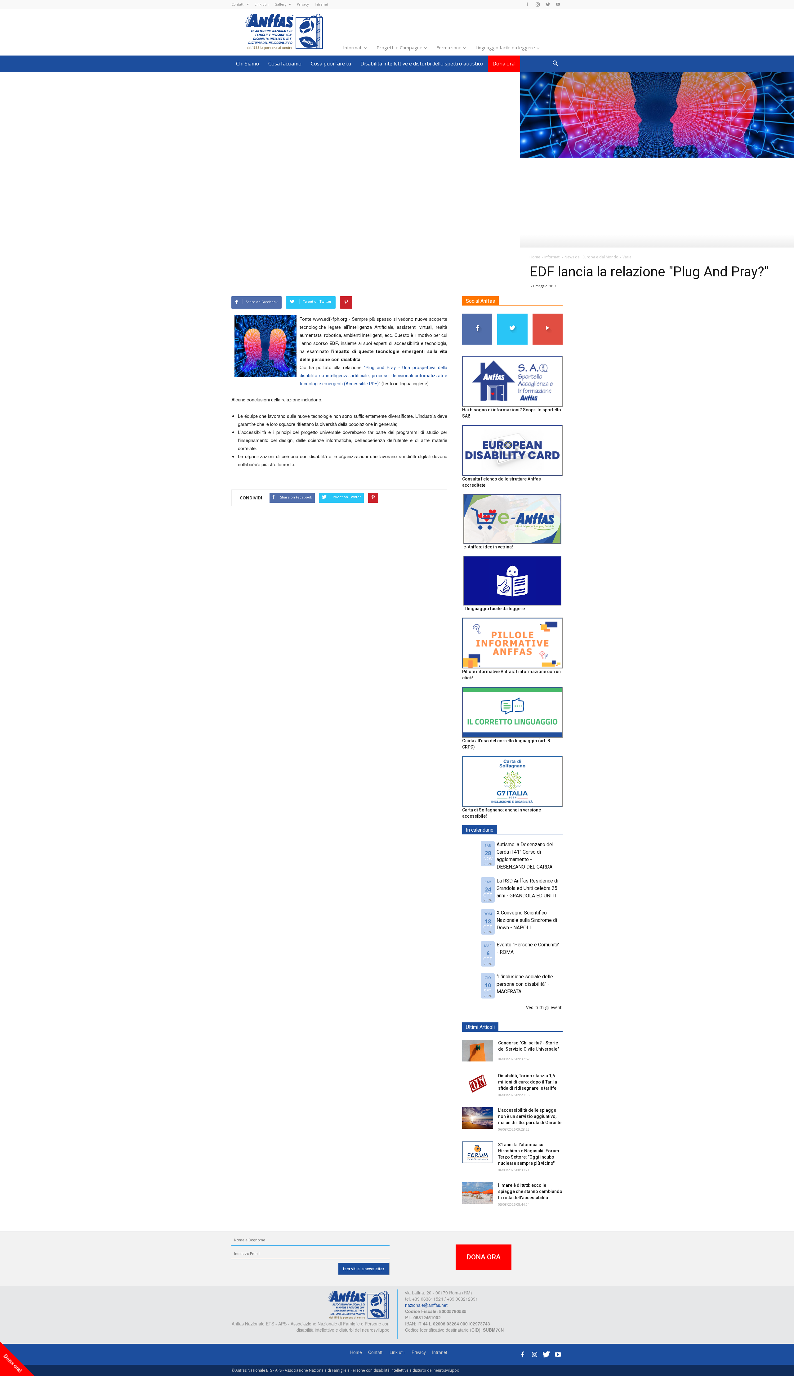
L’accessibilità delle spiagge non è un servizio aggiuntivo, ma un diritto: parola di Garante (529, 1116)
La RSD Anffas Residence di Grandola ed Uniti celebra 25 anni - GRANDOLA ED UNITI (527, 888)
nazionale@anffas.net (426, 1305)
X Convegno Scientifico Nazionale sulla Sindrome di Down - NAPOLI (527, 920)
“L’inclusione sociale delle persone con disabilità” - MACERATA (525, 984)
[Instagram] (537, 4)
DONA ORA (483, 1257)
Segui (477, 316)
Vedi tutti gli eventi (544, 1007)
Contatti (237, 4)
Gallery (280, 4)
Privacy (303, 4)
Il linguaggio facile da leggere (494, 608)
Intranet (321, 4)
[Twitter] (547, 4)
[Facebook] (527, 4)
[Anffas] (359, 1304)
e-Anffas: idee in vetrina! (488, 546)
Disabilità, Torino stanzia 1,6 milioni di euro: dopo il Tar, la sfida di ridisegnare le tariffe (527, 1082)
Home (356, 1352)
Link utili (262, 4)
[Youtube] (558, 4)
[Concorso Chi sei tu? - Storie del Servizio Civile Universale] (477, 1050)
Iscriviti (547, 316)
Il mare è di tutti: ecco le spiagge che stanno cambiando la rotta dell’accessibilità (530, 1191)
